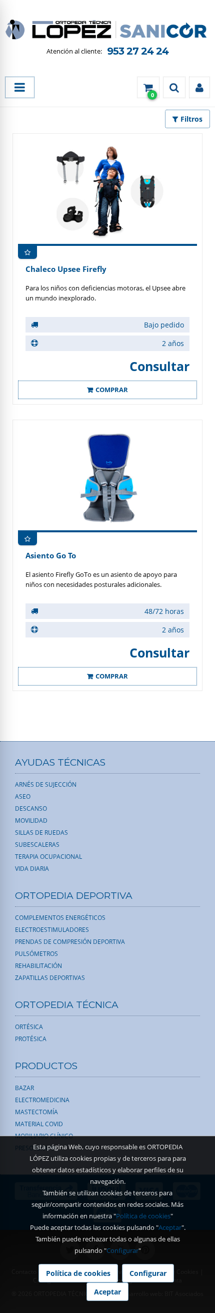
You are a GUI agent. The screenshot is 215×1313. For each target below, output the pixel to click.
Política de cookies (143, 1215)
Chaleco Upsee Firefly (66, 269)
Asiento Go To (51, 555)
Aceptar (170, 1227)
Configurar (122, 1250)
